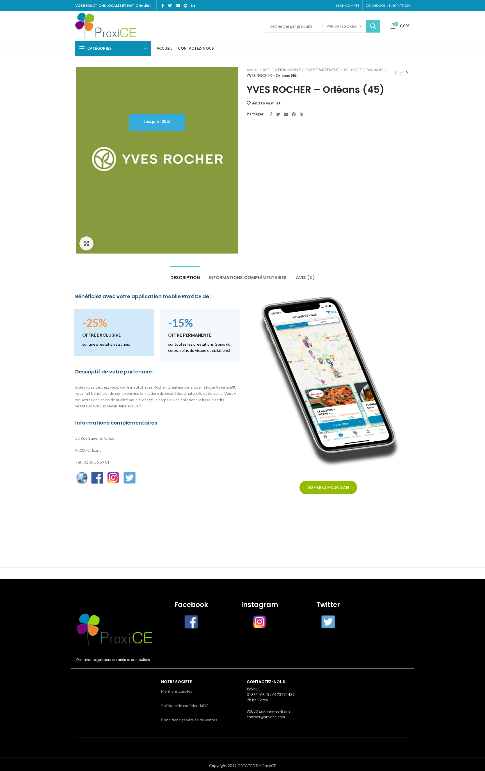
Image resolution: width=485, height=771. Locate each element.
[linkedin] (193, 5)
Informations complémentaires (248, 277)
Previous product (396, 73)
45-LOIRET (353, 70)
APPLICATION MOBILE (282, 70)
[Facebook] (162, 5)
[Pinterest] (185, 5)
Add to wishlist (266, 103)
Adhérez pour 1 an (328, 487)
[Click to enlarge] (86, 243)
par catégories (342, 26)
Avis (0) (305, 277)
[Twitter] (170, 5)
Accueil (252, 70)
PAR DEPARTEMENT (322, 70)
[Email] (178, 5)
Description (185, 277)
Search (373, 26)
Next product (407, 73)
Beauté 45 (375, 70)
